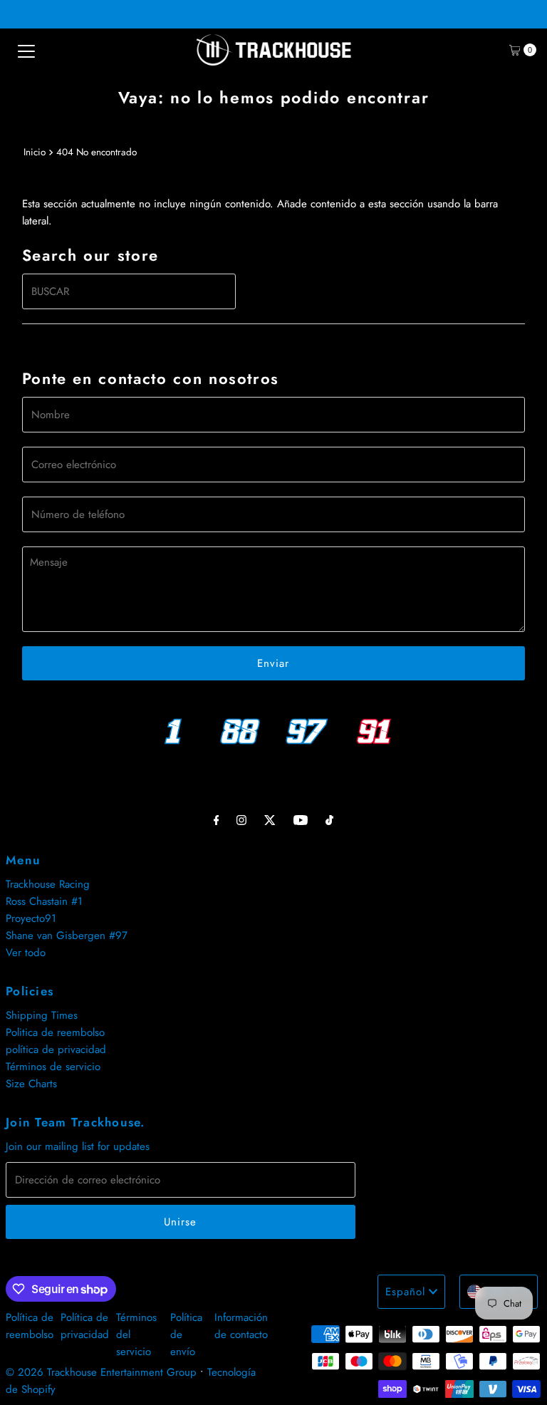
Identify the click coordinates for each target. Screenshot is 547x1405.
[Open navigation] (26, 50)
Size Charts (31, 1084)
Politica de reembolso (55, 1032)
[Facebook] (216, 819)
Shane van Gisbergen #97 (66, 935)
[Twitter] (270, 819)
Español (405, 1292)
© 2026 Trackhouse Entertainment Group (101, 1372)
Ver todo (26, 952)
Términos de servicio (53, 1066)
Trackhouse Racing (48, 884)
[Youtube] (300, 819)
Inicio (35, 152)
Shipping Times (42, 1015)
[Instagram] (241, 819)
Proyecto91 (31, 918)
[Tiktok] (329, 819)
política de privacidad (56, 1049)
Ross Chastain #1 (44, 901)
